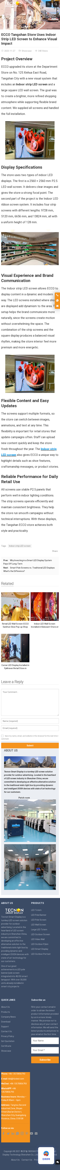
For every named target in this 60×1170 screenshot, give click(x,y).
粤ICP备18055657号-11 (31, 1151)
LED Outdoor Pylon (39, 944)
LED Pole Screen (38, 920)
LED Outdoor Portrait (41, 954)
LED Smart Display (39, 949)
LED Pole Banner (38, 915)
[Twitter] (8, 1134)
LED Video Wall (38, 939)
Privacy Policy (7, 1036)
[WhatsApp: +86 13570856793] (57, 300)
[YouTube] (31, 1134)
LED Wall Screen (38, 924)
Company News (8, 1017)
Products (5, 1012)
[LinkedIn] (12, 1134)
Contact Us (6, 1031)
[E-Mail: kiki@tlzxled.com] (57, 306)
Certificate (6, 1046)
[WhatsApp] (17, 1134)
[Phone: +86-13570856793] (57, 295)
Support (5, 1026)
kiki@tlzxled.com (16, 1079)
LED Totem (36, 910)
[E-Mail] (36, 1134)
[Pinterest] (26, 1134)
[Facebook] (3, 1134)
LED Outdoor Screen (40, 934)
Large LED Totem (39, 929)
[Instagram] (22, 1134)
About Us (5, 1007)
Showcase (30, 21)
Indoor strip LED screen (20, 546)
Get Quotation (7, 1041)
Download (5, 1022)
